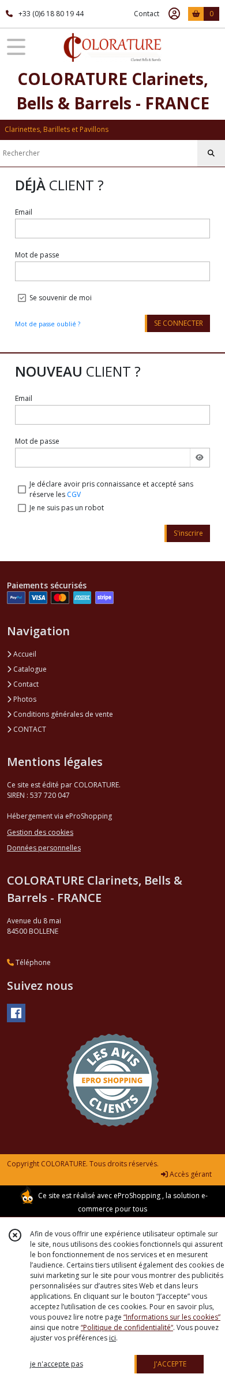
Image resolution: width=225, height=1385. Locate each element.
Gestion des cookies (40, 832)
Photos (24, 699)
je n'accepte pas (56, 1364)
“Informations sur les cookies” (171, 1317)
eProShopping (137, 1195)
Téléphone (32, 962)
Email (23, 212)
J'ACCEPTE (170, 1364)
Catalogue (29, 669)
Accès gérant (190, 1174)
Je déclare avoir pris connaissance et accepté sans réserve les (111, 489)
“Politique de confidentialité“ (127, 1327)
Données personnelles (44, 848)
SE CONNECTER (178, 323)
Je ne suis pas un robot (66, 508)
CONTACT (29, 729)
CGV (74, 494)
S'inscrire (188, 533)
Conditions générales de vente (62, 714)
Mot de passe (37, 255)
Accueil (24, 654)
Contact (146, 14)
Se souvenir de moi (60, 298)
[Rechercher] (211, 153)
